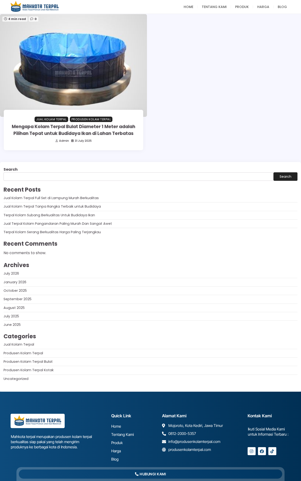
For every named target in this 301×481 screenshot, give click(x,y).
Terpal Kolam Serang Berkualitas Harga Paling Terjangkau (52, 232)
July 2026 (11, 273)
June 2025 (12, 324)
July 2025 (11, 316)
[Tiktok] (272, 451)
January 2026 (15, 282)
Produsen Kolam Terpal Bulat (28, 361)
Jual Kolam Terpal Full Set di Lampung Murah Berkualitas (51, 198)
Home (188, 6)
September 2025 (18, 299)
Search (11, 169)
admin (64, 141)
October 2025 (15, 290)
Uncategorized (16, 378)
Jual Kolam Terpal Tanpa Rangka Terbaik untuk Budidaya (52, 206)
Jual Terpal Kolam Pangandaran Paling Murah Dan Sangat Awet (58, 223)
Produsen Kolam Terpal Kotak (29, 370)
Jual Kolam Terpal (51, 119)
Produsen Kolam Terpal (91, 119)
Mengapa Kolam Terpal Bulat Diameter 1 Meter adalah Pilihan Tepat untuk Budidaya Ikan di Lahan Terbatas (73, 129)
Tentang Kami (214, 6)
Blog (282, 6)
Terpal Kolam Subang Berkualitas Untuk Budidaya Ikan (49, 215)
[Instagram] (252, 451)
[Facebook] (262, 451)
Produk (242, 6)
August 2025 (14, 307)
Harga (263, 6)
